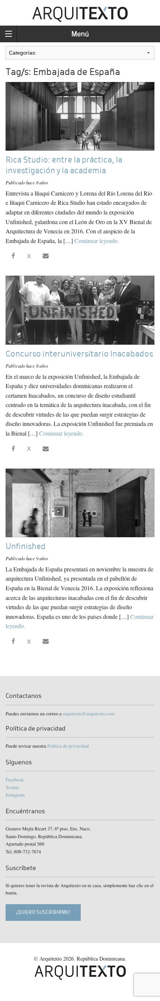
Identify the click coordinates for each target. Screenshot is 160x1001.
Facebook (15, 779)
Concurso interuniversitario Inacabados (79, 353)
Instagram (15, 794)
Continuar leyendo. (96, 240)
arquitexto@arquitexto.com (89, 713)
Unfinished (26, 546)
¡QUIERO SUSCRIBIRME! (43, 912)
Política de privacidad (68, 745)
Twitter (12, 787)
